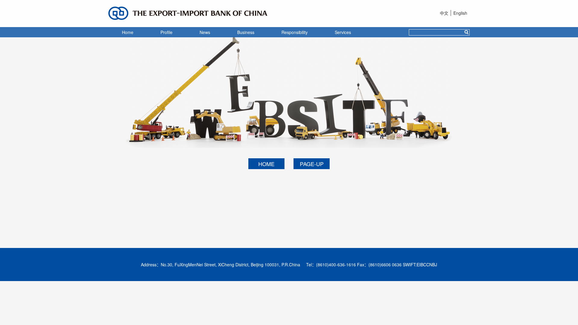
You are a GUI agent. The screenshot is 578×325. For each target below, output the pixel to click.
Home (127, 32)
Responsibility (294, 32)
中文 (444, 13)
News (205, 32)
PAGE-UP (312, 164)
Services (343, 32)
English (460, 13)
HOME (266, 164)
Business (245, 32)
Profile (166, 32)
